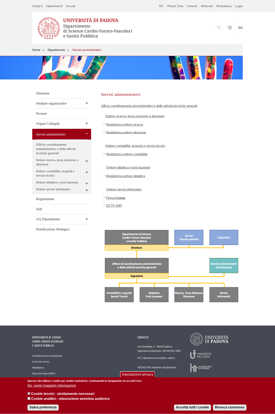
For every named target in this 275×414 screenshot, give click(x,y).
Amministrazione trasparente (47, 356)
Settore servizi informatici (53, 189)
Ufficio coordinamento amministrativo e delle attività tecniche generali (56, 149)
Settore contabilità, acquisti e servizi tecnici (55, 173)
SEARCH (235, 33)
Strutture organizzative (51, 103)
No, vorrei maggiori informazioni (52, 385)
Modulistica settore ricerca (124, 124)
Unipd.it (37, 6)
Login (239, 6)
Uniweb (192, 6)
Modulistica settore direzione (126, 132)
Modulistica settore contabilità (126, 154)
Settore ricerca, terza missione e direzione (57, 162)
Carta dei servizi (40, 361)
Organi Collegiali (48, 123)
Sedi (39, 209)
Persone (41, 113)
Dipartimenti (54, 6)
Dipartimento (56, 50)
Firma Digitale (115, 197)
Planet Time (175, 6)
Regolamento (45, 199)
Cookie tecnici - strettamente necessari (62, 394)
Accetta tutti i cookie (192, 407)
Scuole (70, 6)
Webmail (207, 6)
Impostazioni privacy (137, 374)
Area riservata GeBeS (43, 373)
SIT (161, 6)
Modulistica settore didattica (125, 176)
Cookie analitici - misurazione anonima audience (70, 398)
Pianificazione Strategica (52, 229)
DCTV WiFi (114, 205)
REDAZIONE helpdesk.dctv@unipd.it (157, 367)
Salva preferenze (43, 407)
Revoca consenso (229, 407)
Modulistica (224, 6)
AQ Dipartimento (48, 219)
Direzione (42, 93)
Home (36, 50)
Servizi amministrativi (86, 50)
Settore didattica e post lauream (57, 182)
